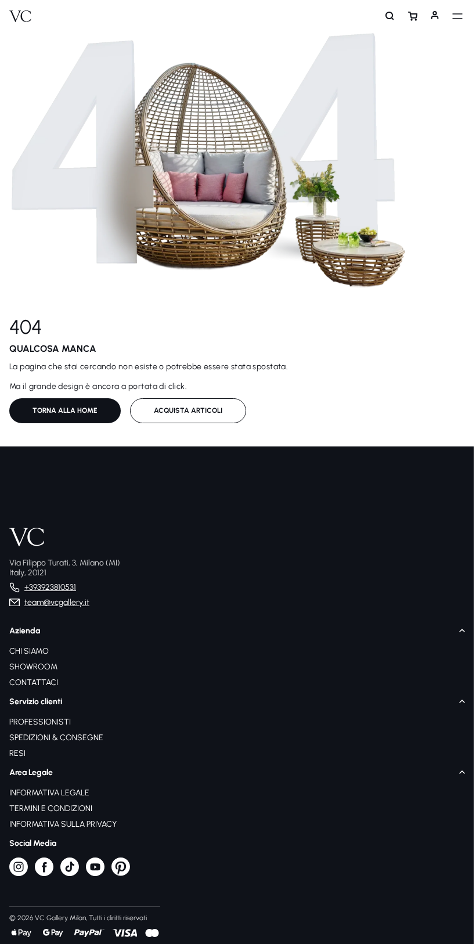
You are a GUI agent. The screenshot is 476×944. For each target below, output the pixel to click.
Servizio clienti (35, 702)
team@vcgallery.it (56, 602)
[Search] (384, 16)
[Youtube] (95, 873)
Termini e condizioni (50, 808)
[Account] (429, 16)
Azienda (24, 631)
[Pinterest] (120, 873)
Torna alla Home (65, 410)
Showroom (33, 667)
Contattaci (33, 682)
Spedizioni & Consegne (56, 738)
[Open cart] (407, 16)
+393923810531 (50, 587)
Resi (17, 753)
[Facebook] (44, 873)
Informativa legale (49, 793)
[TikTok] (69, 873)
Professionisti (40, 722)
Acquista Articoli (188, 410)
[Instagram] (18, 873)
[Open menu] (451, 16)
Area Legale (31, 772)
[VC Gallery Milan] (20, 16)
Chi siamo (29, 651)
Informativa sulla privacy (63, 824)
